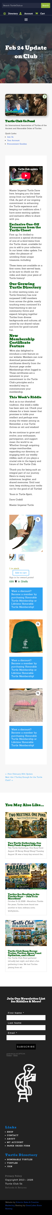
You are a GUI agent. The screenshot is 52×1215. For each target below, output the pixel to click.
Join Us (10, 137)
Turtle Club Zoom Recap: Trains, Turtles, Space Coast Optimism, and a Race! (24, 953)
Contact (13, 1135)
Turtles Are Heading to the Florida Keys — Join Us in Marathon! (23, 896)
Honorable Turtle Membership (24, 599)
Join (9, 1166)
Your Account (13, 140)
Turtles (12, 1163)
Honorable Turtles (20, 1159)
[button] (38, 519)
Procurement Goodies (17, 144)
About (11, 1139)
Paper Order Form (18, 1146)
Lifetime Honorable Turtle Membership (22, 605)
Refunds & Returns (16, 1187)
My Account (15, 1142)
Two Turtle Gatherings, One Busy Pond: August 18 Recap (24, 844)
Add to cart (21, 572)
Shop (10, 1132)
